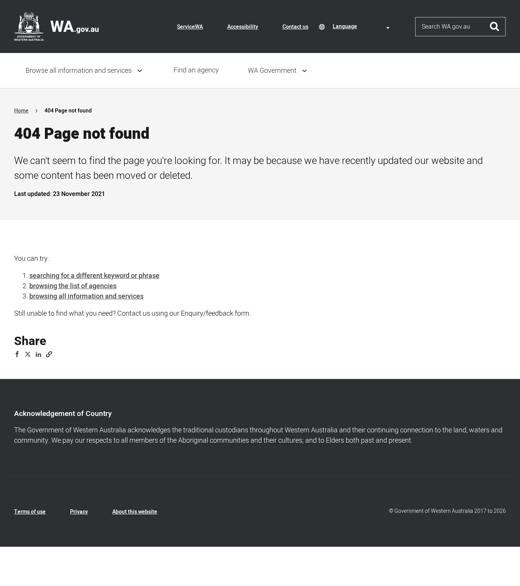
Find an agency (196, 70)
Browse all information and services (79, 71)
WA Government (272, 71)
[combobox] (362, 26)
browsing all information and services (86, 296)
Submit (495, 26)
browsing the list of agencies (72, 286)
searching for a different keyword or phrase (94, 276)
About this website (134, 512)
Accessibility (242, 27)
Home (21, 111)
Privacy (79, 512)
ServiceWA (190, 27)
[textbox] (362, 26)
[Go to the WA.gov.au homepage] (56, 26)
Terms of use (30, 512)
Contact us (295, 27)
